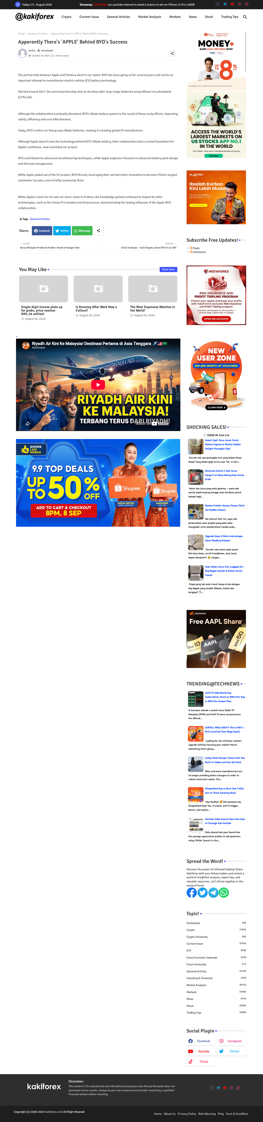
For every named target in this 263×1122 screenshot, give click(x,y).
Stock (209, 17)
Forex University (216, 964)
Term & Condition (237, 1114)
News (193, 17)
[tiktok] (246, 4)
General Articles (118, 17)
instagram (234, 1041)
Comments (199, 252)
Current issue (89, 17)
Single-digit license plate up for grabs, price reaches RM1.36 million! (41, 310)
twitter (235, 1051)
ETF (216, 950)
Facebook (44, 230)
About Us (170, 1114)
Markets (175, 17)
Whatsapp (84, 230)
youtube (203, 1051)
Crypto (66, 17)
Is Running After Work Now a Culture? (96, 308)
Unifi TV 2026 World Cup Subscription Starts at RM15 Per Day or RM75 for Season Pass (225, 697)
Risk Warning (207, 1114)
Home (21, 33)
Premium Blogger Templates (31, 1115)
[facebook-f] (217, 4)
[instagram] (239, 4)
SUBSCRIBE (100, 4)
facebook (203, 1041)
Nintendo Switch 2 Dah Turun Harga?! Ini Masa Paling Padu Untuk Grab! (224, 475)
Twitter (64, 230)
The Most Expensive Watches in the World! (152, 308)
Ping (221, 1114)
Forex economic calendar (216, 957)
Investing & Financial (216, 978)
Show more (168, 269)
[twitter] (225, 4)
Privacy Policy (187, 1114)
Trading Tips (229, 17)
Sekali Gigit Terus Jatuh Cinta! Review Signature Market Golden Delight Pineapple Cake (223, 444)
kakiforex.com (54, 1112)
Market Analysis (149, 17)
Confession (216, 923)
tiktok (204, 1062)
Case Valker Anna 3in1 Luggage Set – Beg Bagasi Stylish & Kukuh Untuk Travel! (225, 571)
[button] (245, 17)
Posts (196, 248)
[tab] (66, 17)
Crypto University (216, 937)
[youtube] (232, 4)
